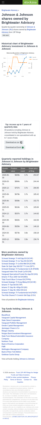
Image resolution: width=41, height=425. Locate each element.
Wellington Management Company (15, 349)
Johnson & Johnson (27, 359)
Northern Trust (7, 341)
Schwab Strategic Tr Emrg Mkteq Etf (16, 282)
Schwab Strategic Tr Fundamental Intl (16, 293)
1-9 (13, 416)
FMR (3, 347)
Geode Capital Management (13, 325)
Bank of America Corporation (13, 344)
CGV (33, 295)
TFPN (28, 279)
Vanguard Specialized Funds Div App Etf (17, 274)
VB (29, 272)
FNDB (35, 269)
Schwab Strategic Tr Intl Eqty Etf (14, 258)
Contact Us (28, 379)
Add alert (6, 35)
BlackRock (6, 315)
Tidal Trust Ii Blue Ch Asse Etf (13, 279)
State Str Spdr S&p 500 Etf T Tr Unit (15, 266)
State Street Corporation (11, 320)
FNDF (34, 293)
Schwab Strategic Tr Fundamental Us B (17, 269)
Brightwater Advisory (10, 10)
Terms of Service (16, 379)
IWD (25, 277)
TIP (20, 285)
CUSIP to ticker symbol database (17, 377)
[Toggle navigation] (3, 2)
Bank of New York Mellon (11, 352)
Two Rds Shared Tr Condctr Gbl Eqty (16, 295)
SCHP (29, 261)
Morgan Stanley (8, 331)
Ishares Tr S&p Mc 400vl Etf (12, 290)
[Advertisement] (20, 99)
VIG (35, 274)
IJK (25, 287)
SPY (32, 266)
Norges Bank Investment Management (16, 333)
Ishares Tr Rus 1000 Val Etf (12, 277)
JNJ (10, 29)
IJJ (25, 290)
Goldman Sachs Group (10, 354)
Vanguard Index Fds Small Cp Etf (14, 272)
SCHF (29, 258)
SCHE (33, 282)
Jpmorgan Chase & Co (10, 328)
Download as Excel (13, 147)
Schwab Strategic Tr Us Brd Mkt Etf (15, 264)
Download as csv (12, 142)
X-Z (8, 418)
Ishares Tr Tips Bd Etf (10, 285)
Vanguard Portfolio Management (14, 323)
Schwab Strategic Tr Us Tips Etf (14, 261)
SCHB (32, 264)
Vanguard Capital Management (14, 318)
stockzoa (30, 2)
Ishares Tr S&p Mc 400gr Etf (12, 287)
